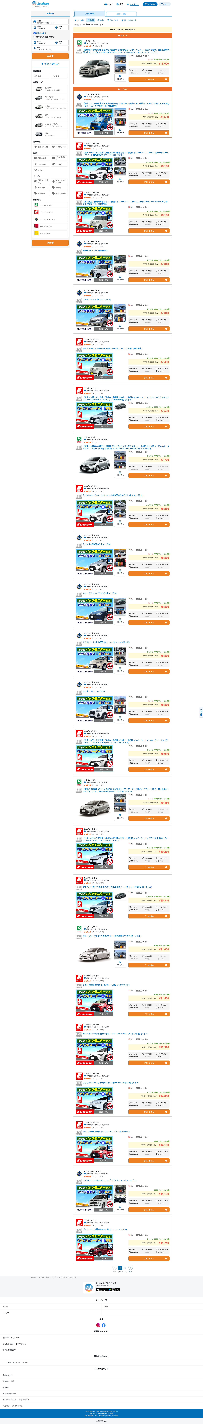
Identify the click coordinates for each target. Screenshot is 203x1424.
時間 (60, 26)
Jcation (33, 1277)
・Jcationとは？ (7, 1375)
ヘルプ (201, 711)
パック (5, 1306)
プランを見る (149, 79)
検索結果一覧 (72, 1277)
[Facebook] (104, 1325)
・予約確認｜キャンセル (10, 1337)
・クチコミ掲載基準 (8, 1350)
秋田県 (54, 1277)
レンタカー (7, 1312)
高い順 (102, 20)
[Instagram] (99, 1325)
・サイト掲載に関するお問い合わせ (14, 1362)
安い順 (92, 20)
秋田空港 (62, 1277)
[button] (79, 20)
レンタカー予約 (44, 1277)
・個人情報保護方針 (8, 1393)
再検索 (50, 56)
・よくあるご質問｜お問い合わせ (13, 1343)
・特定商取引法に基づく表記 (12, 1405)
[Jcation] (40, 4)
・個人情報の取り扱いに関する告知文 (15, 1399)
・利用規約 (5, 1387)
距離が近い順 (113, 20)
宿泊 (106, 1306)
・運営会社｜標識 (7, 1381)
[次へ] (131, 1268)
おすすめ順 (80, 20)
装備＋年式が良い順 (130, 20)
